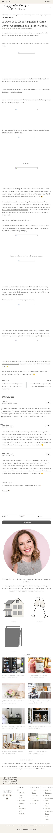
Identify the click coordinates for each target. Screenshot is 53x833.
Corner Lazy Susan (47, 816)
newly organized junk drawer (40, 336)
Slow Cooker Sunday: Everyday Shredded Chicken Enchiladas (41, 383)
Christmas (35, 801)
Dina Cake (6, 425)
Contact (45, 825)
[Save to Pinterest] (1, 409)
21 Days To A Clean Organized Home (11, 28)
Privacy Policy (9, 825)
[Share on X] (1, 416)
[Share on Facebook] (1, 412)
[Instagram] (9, 1)
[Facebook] (3, 1)
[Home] (2, 15)
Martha (27, 361)
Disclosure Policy (22, 825)
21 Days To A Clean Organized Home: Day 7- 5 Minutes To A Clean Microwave (12, 385)
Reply (48, 402)
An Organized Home (26, 28)
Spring (34, 803)
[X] (6, 1)
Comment (6, 491)
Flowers (34, 790)
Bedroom (22, 800)
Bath (20, 798)
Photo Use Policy (35, 825)
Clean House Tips (47, 803)
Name (4, 516)
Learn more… (39, 591)
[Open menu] (50, 7)
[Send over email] (1, 420)
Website (39, 516)
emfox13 (5, 402)
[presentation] (13, 665)
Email (22, 516)
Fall (33, 798)
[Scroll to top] (3, 827)
